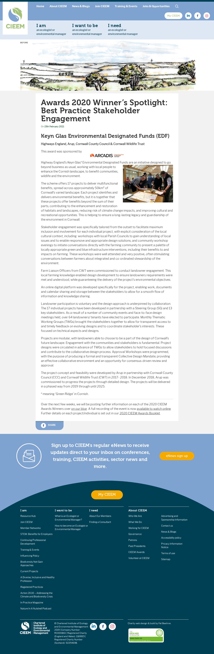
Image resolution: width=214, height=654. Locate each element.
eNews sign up (177, 456)
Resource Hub (28, 516)
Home (40, 6)
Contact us (167, 525)
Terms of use (168, 553)
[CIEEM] (15, 18)
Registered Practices (31, 587)
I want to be (63, 510)
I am (23, 510)
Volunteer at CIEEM (138, 558)
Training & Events (126, 6)
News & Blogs (81, 6)
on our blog (79, 409)
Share (51, 425)
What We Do (135, 522)
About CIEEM (58, 6)
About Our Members (100, 516)
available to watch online (154, 409)
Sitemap (165, 559)
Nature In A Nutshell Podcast (35, 608)
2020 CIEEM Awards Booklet (140, 413)
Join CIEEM (102, 6)
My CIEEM (173, 15)
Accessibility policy (171, 537)
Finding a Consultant (100, 522)
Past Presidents (136, 546)
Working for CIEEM (138, 528)
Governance (135, 534)
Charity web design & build (141, 623)
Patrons (132, 540)
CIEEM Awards (136, 552)
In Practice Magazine (31, 602)
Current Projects (29, 571)
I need (93, 510)
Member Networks (30, 528)
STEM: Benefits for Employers (36, 534)
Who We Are (135, 516)
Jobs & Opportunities (156, 6)
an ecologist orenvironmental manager (51, 29)
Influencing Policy (29, 555)
